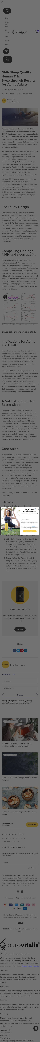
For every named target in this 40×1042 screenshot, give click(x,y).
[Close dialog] (37, 509)
